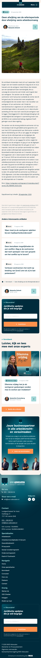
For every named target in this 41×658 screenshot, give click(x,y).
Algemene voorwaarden (9, 649)
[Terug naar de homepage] (20, 2)
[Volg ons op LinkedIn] (29, 499)
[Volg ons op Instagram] (33, 499)
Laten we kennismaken (22, 451)
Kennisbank (9, 282)
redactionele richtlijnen (28, 205)
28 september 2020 (25, 194)
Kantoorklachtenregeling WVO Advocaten (15, 652)
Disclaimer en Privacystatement (12, 647)
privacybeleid (20, 330)
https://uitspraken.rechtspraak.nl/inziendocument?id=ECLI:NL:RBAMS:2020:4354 (20, 184)
